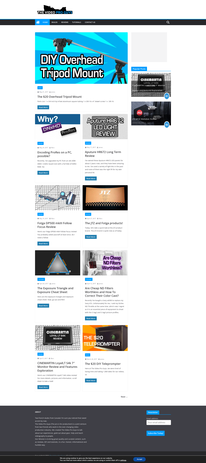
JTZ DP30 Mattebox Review (144, 119)
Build (40, 88)
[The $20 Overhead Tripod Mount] (81, 58)
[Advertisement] (149, 47)
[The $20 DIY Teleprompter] (105, 338)
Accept (139, 459)
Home (45, 22)
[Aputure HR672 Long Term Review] (105, 126)
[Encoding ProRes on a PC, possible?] (57, 126)
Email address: (152, 418)
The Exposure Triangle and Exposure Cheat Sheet (55, 290)
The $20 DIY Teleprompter (103, 364)
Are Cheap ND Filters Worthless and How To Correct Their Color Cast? (102, 291)
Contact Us (90, 22)
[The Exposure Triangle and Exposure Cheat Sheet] (57, 262)
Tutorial (41, 279)
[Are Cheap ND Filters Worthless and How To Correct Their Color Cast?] (105, 262)
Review (40, 143)
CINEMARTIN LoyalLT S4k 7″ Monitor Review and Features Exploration (57, 366)
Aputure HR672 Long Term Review (103, 154)
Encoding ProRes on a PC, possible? (54, 154)
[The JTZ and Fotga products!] (105, 197)
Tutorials (76, 22)
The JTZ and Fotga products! (104, 223)
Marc (53, 148)
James (53, 92)
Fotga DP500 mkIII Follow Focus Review (54, 225)
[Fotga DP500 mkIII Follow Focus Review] (57, 197)
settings (123, 460)
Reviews (64, 22)
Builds (54, 22)
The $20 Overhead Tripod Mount (59, 97)
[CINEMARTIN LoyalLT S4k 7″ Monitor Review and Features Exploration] (57, 337)
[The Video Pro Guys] (38, 22)
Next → (124, 396)
